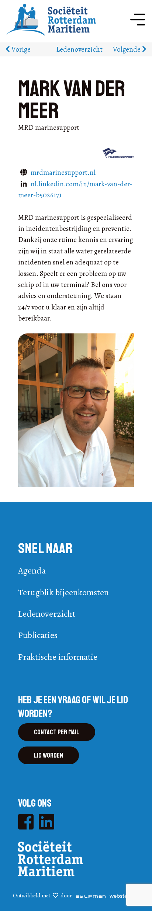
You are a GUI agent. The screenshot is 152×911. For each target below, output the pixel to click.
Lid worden (48, 755)
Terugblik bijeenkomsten (63, 592)
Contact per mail (56, 732)
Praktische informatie (57, 657)
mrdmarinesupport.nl (63, 172)
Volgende (127, 49)
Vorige (20, 49)
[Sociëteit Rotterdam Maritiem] (51, 19)
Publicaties (38, 635)
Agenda (32, 570)
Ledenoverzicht (79, 49)
